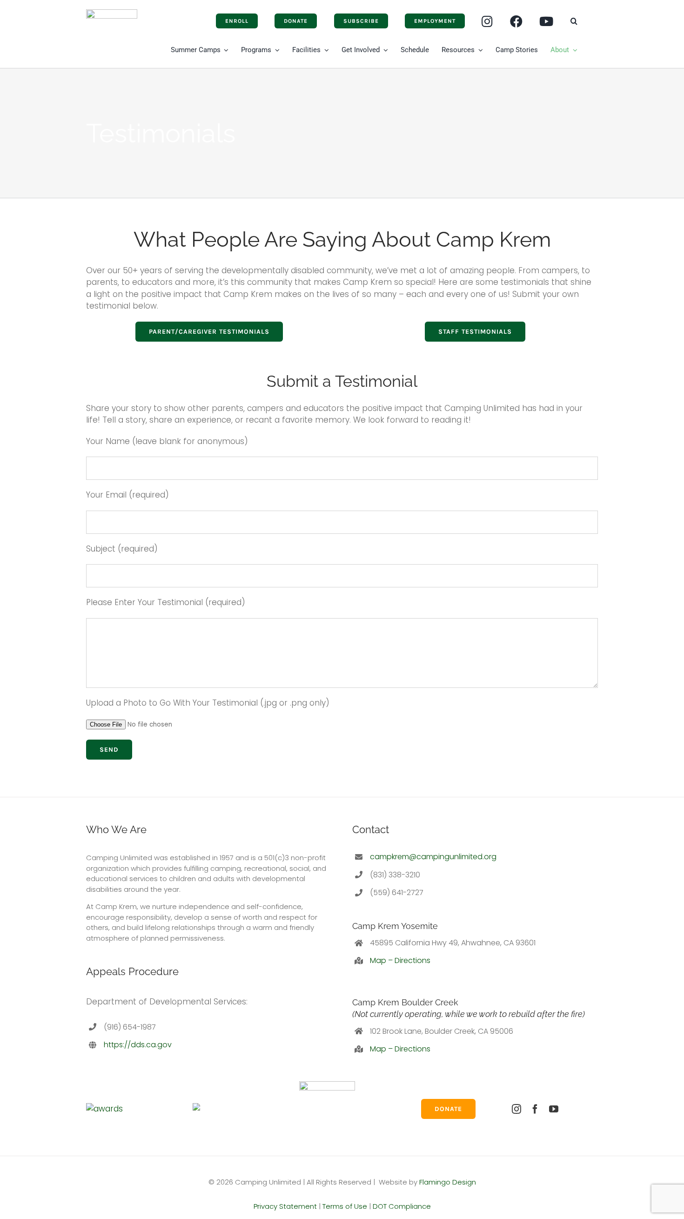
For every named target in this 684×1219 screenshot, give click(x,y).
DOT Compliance (402, 1206)
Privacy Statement (285, 1206)
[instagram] (516, 1109)
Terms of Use (344, 1206)
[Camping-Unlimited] (111, 13)
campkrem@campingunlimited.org (433, 856)
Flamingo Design (447, 1182)
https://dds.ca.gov (138, 1044)
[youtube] (553, 1109)
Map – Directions (400, 960)
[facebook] (535, 1109)
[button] (573, 21)
